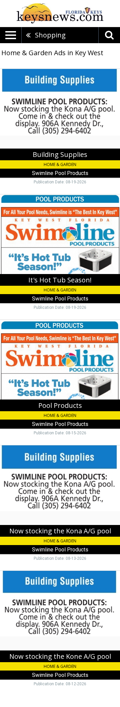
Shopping (50, 34)
